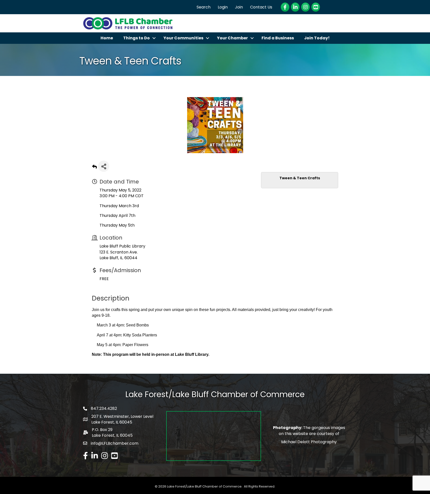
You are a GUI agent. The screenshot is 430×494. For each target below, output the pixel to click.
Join (239, 7)
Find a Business (278, 38)
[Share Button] (103, 166)
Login (223, 7)
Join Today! (317, 38)
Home (107, 38)
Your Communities (183, 38)
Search (204, 7)
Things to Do (136, 38)
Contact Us (261, 7)
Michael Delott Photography (309, 442)
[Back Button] (94, 168)
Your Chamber (232, 38)
